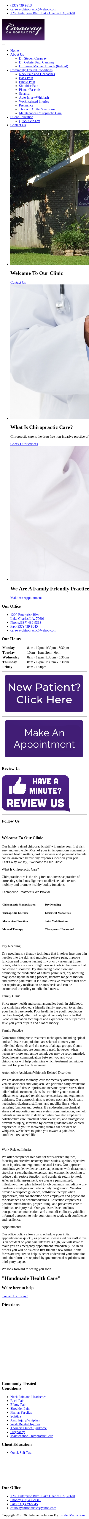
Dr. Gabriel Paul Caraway (36, 62)
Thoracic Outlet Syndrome (37, 109)
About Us (17, 54)
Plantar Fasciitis (29, 89)
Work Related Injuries (34, 101)
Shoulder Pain (28, 86)
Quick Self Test (29, 121)
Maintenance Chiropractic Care (40, 113)
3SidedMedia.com (72, 1515)
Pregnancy (26, 105)
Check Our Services (24, 444)
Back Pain (26, 78)
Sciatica (24, 93)
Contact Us (18, 125)
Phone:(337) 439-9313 (25, 622)
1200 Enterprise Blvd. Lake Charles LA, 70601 (42, 13)
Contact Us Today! (15, 1296)
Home (14, 50)
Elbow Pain (27, 82)
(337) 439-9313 (21, 5)
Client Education (21, 117)
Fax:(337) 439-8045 (24, 626)
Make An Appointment (26, 598)
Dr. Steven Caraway (33, 58)
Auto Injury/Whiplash (34, 97)
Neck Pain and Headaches (37, 74)
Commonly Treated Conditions (31, 70)
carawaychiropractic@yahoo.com (33, 9)
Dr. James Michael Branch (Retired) (43, 66)
